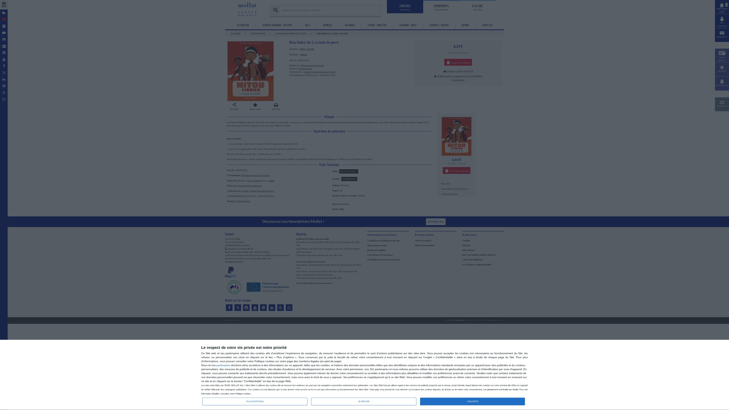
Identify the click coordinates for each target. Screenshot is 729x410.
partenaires (223, 365)
